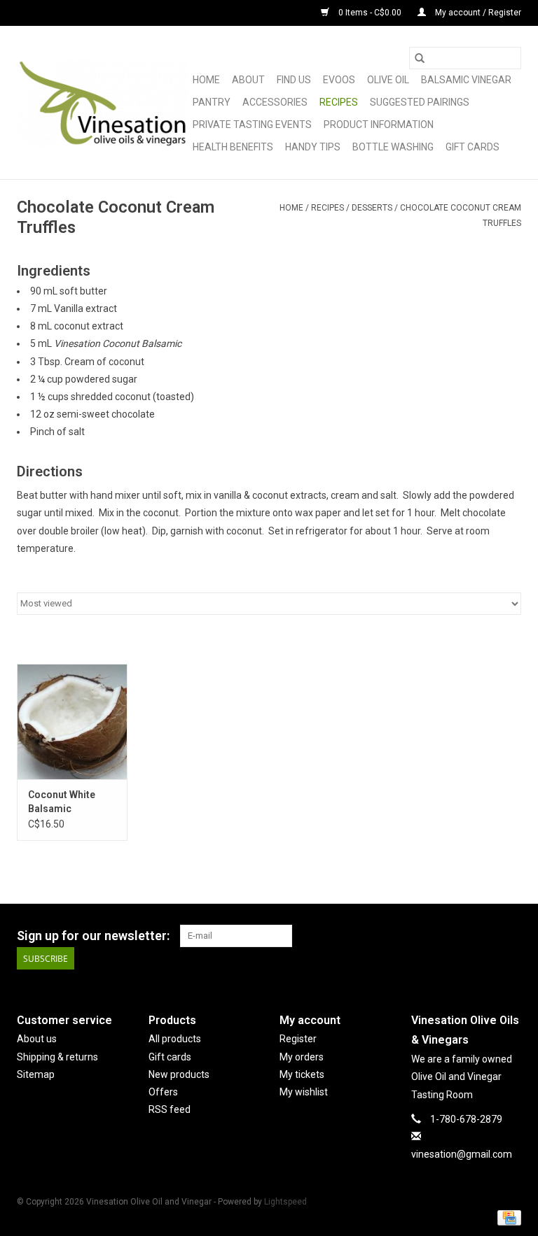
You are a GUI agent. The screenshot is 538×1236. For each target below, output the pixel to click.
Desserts (372, 208)
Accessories (275, 102)
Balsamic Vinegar (466, 79)
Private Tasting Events (252, 124)
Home (206, 79)
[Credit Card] (506, 1217)
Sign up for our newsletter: (93, 935)
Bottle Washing (393, 146)
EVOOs (339, 79)
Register (298, 1038)
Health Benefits (233, 146)
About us (37, 1038)
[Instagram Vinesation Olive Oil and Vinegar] (510, 936)
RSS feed (170, 1109)
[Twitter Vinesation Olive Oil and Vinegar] (485, 936)
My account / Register (477, 12)
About (248, 79)
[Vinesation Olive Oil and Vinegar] (102, 103)
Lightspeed (285, 1202)
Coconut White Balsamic (61, 801)
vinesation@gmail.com (461, 1154)
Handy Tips (312, 146)
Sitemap (36, 1074)
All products (175, 1038)
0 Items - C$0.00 (370, 12)
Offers (163, 1092)
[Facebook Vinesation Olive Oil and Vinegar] (461, 936)
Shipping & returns (57, 1057)
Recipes (338, 102)
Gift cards (472, 146)
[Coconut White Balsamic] (72, 721)
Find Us (294, 79)
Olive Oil (388, 79)
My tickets (302, 1074)
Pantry (211, 102)
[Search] (419, 58)
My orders (302, 1057)
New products (179, 1074)
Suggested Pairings (419, 102)
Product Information (379, 124)
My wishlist (304, 1092)
